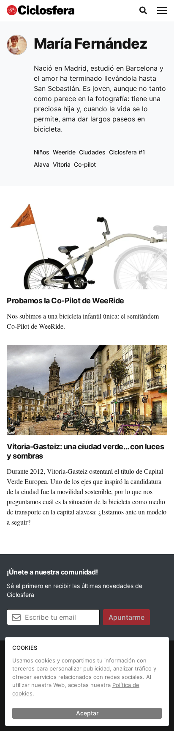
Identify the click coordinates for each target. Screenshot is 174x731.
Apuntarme (126, 617)
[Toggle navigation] (162, 10)
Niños (41, 152)
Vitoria (62, 164)
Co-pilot (85, 164)
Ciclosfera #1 (127, 152)
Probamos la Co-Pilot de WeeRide (65, 300)
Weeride (64, 152)
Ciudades (92, 152)
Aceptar (87, 713)
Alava (41, 164)
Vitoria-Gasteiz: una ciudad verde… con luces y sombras (85, 451)
